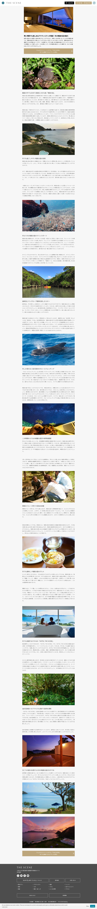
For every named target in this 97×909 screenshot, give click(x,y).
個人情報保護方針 (52, 901)
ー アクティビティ (37, 884)
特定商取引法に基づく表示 (41, 901)
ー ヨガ (34, 886)
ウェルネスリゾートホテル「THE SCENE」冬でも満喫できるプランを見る (48, 51)
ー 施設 (50, 884)
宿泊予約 (70, 3)
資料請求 (57, 880)
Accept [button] (92, 906)
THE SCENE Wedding (63, 901)
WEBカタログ (32, 895)
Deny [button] (87, 906)
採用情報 (65, 895)
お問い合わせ (73, 880)
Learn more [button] (4, 906)
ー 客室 (18, 889)
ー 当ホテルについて (68, 886)
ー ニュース (66, 884)
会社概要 (31, 901)
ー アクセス (66, 889)
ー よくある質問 (52, 889)
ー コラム (50, 886)
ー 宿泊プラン (20, 884)
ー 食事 (18, 886)
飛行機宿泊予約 (84, 3)
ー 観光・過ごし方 (37, 889)
